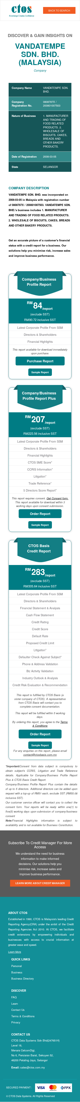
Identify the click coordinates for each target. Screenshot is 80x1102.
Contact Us (18, 1010)
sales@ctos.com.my (32, 1067)
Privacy (15, 1022)
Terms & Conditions (23, 1016)
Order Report (40, 513)
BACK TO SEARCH (59, 10)
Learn (14, 1004)
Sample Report (40, 372)
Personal (16, 966)
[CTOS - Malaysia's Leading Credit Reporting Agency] (23, 10)
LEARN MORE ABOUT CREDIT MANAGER (40, 883)
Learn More (14, 951)
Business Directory (22, 978)
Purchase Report (40, 361)
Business (16, 972)
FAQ (14, 997)
